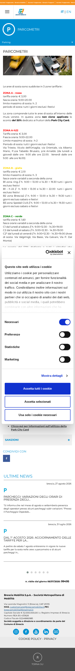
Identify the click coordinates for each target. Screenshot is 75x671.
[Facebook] (26, 632)
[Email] (56, 632)
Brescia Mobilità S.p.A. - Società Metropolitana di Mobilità (34, 597)
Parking (6, 42)
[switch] (64, 334)
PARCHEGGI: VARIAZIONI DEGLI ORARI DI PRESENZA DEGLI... (33, 498)
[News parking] (5, 490)
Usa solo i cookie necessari (38, 415)
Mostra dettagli (52, 375)
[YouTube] (36, 632)
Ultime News (18, 476)
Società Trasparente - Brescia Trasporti (41, 2)
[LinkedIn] (46, 632)
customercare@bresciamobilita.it (27, 607)
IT (62, 12)
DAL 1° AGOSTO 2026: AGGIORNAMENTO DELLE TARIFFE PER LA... (37, 539)
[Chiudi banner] (69, 252)
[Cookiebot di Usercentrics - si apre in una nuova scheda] (47, 252)
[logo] (21, 12)
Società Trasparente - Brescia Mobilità (13, 2)
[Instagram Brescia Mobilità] (16, 632)
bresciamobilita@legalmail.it (18, 609)
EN (68, 12)
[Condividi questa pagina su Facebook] (6, 458)
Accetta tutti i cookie (37, 388)
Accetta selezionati (37, 401)
